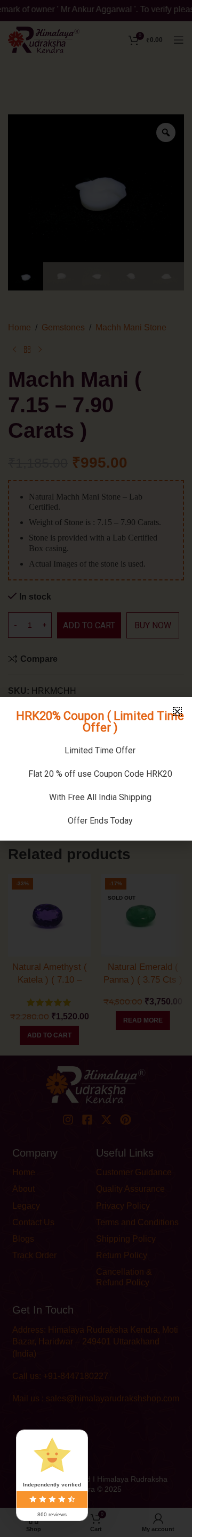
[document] (96, 768)
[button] (177, 712)
